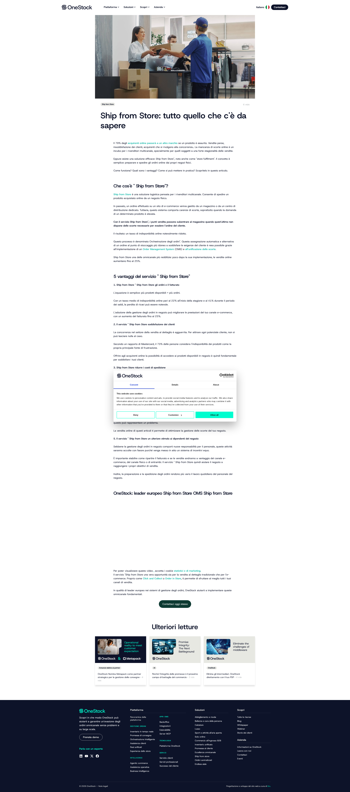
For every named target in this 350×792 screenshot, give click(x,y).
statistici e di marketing (187, 570)
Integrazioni (165, 726)
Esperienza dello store (140, 751)
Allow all (214, 415)
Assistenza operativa (139, 767)
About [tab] (216, 384)
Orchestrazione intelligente (142, 739)
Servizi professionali (169, 762)
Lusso (197, 728)
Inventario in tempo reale (141, 731)
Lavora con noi (244, 750)
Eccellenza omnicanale (205, 752)
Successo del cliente (169, 766)
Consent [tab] (134, 384)
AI (154, 668)
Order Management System (158, 249)
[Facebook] (97, 756)
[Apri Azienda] (164, 7)
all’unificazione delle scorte (200, 249)
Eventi (240, 758)
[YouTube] (86, 756)
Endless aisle (200, 764)
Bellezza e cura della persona (208, 721)
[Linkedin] (81, 756)
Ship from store (202, 756)
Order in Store (173, 578)
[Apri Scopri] (149, 7)
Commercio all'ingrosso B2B (208, 740)
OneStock (211, 668)
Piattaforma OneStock (170, 746)
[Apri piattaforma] (118, 7)
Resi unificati (136, 747)
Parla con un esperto (91, 748)
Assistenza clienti (138, 743)
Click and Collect (152, 578)
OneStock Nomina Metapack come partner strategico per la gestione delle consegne (120, 677)
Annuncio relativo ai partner (109, 668)
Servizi (163, 753)
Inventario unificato (204, 744)
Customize (173, 415)
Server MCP (165, 733)
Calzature (199, 725)
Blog (239, 721)
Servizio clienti (166, 758)
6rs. (269, 786)
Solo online (200, 736)
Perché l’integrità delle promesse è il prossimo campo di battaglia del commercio (175, 676)
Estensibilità (165, 730)
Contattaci (242, 754)
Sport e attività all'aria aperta (208, 732)
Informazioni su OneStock (249, 747)
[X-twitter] (92, 756)
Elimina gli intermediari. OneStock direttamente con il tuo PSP (224, 676)
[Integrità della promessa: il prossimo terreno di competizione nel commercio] (175, 649)
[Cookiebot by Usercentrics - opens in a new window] (222, 376)
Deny (135, 415)
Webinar (241, 728)
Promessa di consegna (140, 735)
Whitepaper (242, 725)
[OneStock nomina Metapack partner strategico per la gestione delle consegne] (120, 649)
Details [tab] (175, 384)
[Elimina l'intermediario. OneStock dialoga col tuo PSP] (229, 649)
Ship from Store (108, 104)
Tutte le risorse (244, 717)
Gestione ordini (138, 726)
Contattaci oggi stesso (175, 604)
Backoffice (164, 722)
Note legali (103, 786)
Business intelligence (139, 771)
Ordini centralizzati (203, 760)
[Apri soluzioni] (135, 7)
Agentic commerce (139, 763)
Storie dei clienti (244, 732)
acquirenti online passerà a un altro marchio (152, 143)
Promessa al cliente (204, 748)
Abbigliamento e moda (205, 717)
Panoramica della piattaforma (138, 718)
